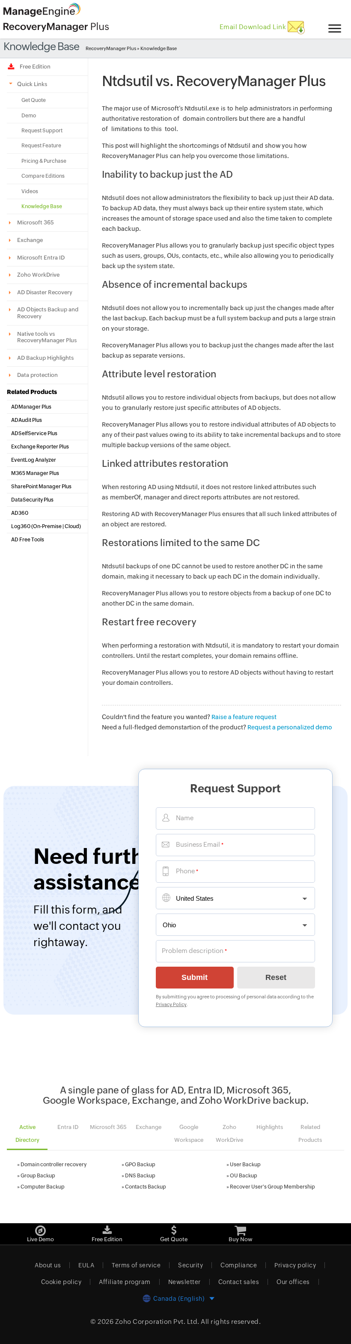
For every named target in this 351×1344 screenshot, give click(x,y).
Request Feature (41, 146)
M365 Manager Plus (35, 473)
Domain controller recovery (53, 1165)
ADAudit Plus (26, 420)
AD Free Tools (27, 540)
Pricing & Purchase (43, 161)
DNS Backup (140, 1176)
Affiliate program (125, 1282)
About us (48, 1265)
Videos (29, 191)
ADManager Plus (31, 407)
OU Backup (243, 1176)
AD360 (19, 513)
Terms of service (136, 1265)
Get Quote (33, 100)
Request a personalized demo (289, 727)
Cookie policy (61, 1282)
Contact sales (238, 1282)
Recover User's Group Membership (272, 1187)
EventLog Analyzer (33, 460)
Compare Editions (43, 176)
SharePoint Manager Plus (41, 487)
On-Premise (47, 526)
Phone (185, 871)
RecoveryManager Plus (111, 48)
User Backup (245, 1165)
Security (190, 1265)
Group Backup (38, 1176)
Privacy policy (295, 1265)
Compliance (238, 1265)
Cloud (72, 526)
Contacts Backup (145, 1187)
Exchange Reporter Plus (40, 447)
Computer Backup (43, 1187)
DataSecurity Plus (32, 500)
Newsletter (184, 1282)
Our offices (293, 1282)
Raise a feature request (244, 717)
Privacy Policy (171, 1004)
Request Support (41, 131)
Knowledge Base (41, 206)
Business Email (198, 844)
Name (184, 817)
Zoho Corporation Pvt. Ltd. (157, 1321)
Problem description (192, 950)
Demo (28, 116)
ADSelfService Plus (34, 433)
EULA (86, 1265)
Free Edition (34, 66)
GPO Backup (140, 1165)
